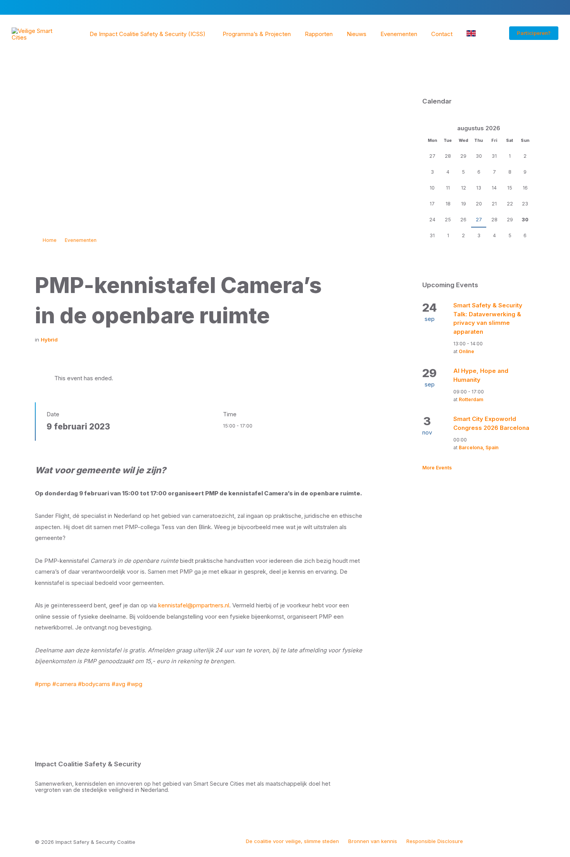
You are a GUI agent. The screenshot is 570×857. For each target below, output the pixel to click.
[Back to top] (529, 841)
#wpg (134, 684)
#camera (64, 684)
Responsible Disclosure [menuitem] (434, 841)
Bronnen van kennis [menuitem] (372, 841)
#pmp (43, 684)
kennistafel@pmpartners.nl (193, 605)
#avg (118, 684)
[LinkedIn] (497, 842)
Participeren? (534, 33)
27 (479, 219)
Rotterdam (471, 399)
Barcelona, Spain (479, 447)
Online (466, 351)
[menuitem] (148, 34)
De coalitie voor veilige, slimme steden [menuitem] (292, 841)
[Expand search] (493, 34)
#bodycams (94, 684)
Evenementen (81, 240)
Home (50, 240)
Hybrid (49, 339)
